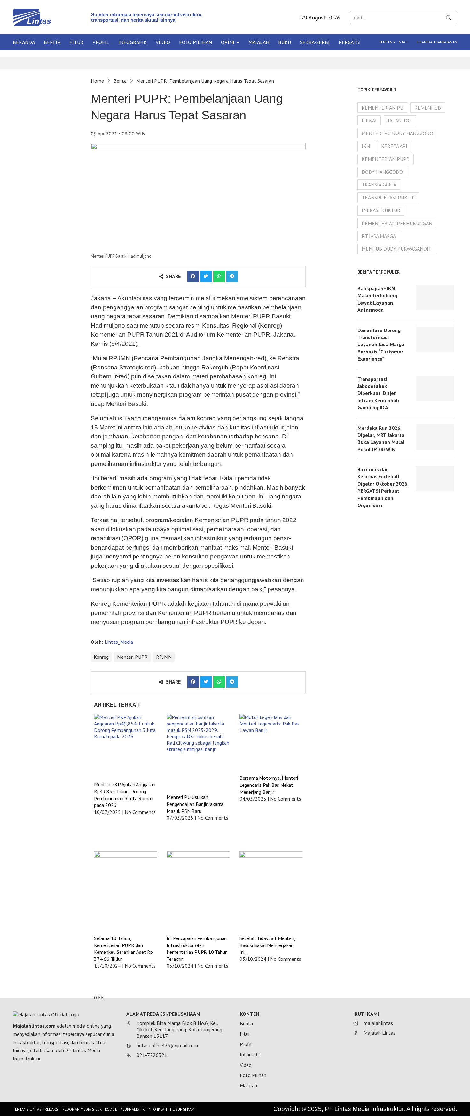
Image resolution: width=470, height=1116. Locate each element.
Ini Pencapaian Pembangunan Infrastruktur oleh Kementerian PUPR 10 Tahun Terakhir (197, 948)
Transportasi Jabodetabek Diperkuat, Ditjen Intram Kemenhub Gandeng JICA (378, 393)
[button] (193, 276)
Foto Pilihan (195, 42)
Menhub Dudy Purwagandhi (397, 249)
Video (163, 42)
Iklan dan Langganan (437, 42)
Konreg (101, 657)
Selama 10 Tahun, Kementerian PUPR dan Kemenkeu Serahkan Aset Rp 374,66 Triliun (123, 948)
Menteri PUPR (132, 657)
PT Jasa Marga (379, 236)
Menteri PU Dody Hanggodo (397, 133)
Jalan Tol (400, 120)
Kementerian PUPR (386, 159)
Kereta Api (394, 146)
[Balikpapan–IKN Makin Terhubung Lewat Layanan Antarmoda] (435, 297)
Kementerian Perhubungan (397, 223)
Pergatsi (350, 42)
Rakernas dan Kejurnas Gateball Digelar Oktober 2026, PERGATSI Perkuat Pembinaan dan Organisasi (382, 487)
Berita (52, 42)
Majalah (258, 42)
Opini (227, 42)
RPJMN (164, 657)
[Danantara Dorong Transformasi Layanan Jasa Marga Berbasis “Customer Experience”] (435, 339)
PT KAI (369, 120)
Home (97, 81)
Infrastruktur (381, 210)
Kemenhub (427, 107)
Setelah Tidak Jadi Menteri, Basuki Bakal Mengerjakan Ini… (267, 945)
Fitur (76, 42)
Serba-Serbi (315, 42)
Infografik (132, 42)
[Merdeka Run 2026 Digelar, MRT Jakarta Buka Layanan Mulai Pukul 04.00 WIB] (435, 437)
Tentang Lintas (393, 42)
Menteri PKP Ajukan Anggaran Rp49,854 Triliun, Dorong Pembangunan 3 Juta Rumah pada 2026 (124, 794)
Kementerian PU (382, 107)
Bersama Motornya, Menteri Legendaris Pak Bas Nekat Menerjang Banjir (268, 785)
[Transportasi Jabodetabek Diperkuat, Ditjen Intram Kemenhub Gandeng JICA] (435, 388)
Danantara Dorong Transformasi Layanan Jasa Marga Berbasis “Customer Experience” (380, 344)
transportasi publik (388, 197)
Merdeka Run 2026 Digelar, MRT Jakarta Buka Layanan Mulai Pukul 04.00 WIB (380, 438)
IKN (366, 146)
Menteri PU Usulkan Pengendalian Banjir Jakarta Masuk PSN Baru (195, 804)
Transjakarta (379, 184)
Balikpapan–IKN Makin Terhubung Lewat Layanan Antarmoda (377, 299)
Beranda (24, 42)
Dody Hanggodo (382, 172)
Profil (100, 42)
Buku (284, 42)
